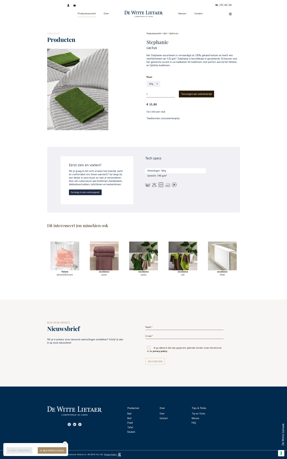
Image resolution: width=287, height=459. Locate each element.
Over (106, 13)
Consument (275, 442)
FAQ (194, 422)
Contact (198, 13)
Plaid (130, 422)
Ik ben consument (19, 450)
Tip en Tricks (198, 413)
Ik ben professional (52, 450)
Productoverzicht (87, 13)
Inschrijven (155, 361)
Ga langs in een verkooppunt (85, 192)
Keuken (131, 431)
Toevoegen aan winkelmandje (196, 94)
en (226, 4)
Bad (129, 413)
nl (216, 4)
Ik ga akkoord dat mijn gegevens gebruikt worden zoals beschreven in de (184, 349)
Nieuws (182, 13)
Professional (274, 431)
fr (221, 4)
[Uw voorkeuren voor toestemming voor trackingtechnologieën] (281, 453)
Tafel (130, 427)
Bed (129, 418)
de (230, 4)
